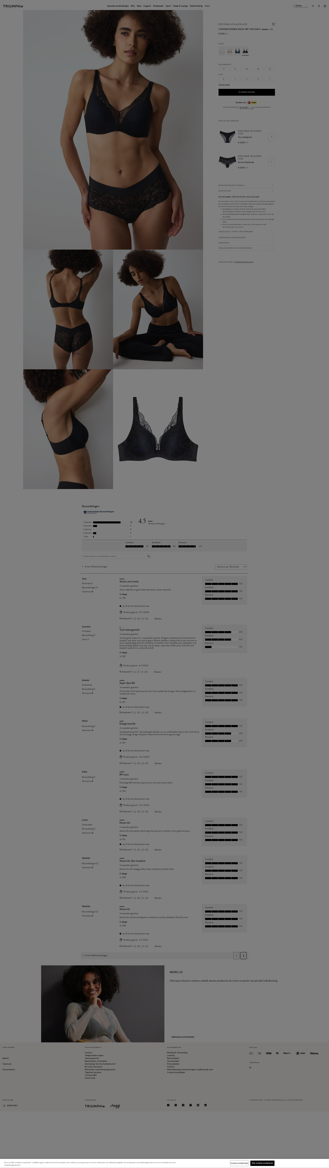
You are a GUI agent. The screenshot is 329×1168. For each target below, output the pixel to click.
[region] (164, 1163)
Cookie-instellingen (239, 1163)
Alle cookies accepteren (262, 1163)
